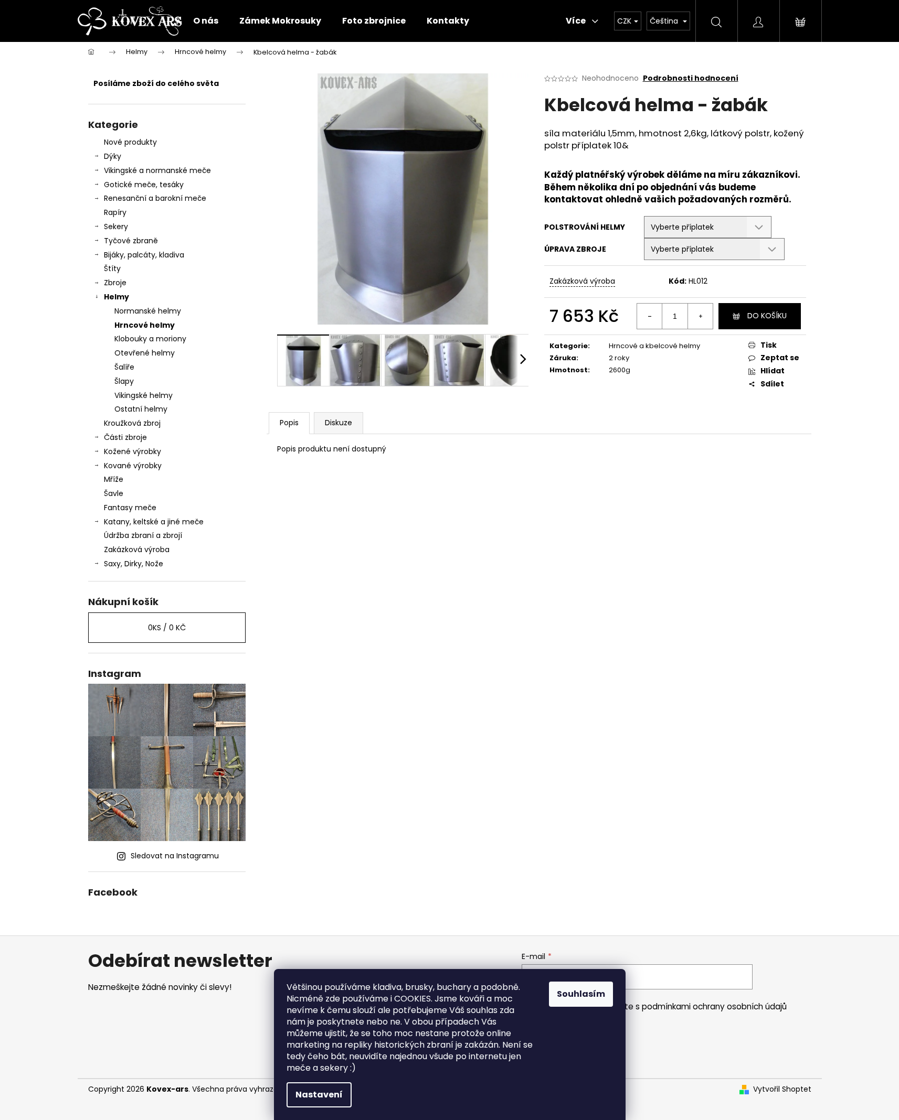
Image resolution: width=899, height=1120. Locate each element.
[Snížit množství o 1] (649, 316)
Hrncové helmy (144, 325)
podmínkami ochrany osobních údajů (714, 1006)
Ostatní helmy (140, 409)
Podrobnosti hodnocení (690, 78)
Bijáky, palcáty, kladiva (144, 255)
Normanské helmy (147, 311)
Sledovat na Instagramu (175, 855)
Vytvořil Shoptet (782, 1089)
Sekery (116, 226)
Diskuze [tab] (338, 422)
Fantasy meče (130, 507)
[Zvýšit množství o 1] (700, 316)
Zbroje (115, 282)
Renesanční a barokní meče (155, 198)
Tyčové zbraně (131, 240)
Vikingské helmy (143, 395)
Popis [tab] (289, 422)
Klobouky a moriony (150, 338)
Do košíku (767, 315)
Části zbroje (125, 437)
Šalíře (124, 367)
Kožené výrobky (132, 451)
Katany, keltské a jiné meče (154, 521)
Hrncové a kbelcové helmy (654, 346)
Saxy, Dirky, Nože (133, 563)
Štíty (112, 268)
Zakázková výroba (137, 549)
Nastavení (319, 1095)
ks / (167, 627)
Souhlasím (581, 994)
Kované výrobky (133, 465)
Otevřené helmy (144, 353)
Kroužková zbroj (132, 423)
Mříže (113, 479)
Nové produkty (130, 142)
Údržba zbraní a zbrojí (143, 535)
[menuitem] (206, 21)
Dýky (112, 156)
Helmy (116, 297)
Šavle (113, 493)
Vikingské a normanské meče (157, 170)
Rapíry (115, 212)
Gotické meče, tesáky (144, 184)
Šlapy (124, 381)
